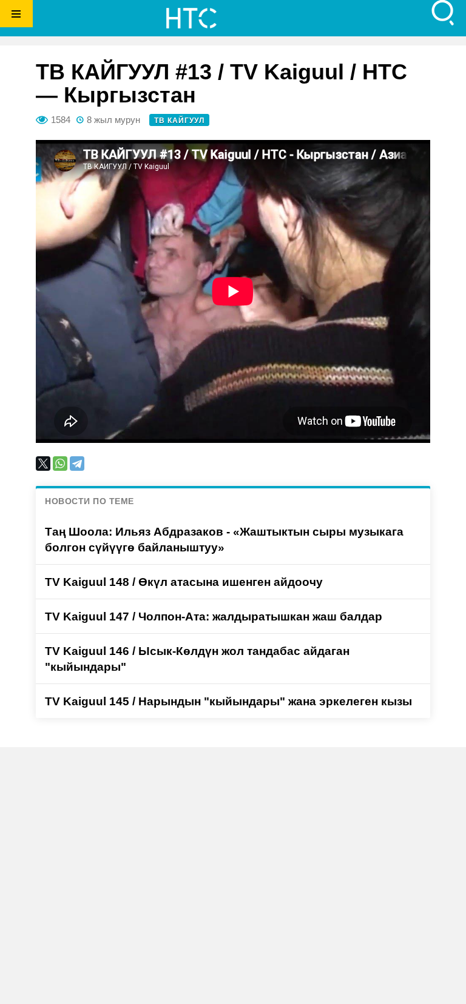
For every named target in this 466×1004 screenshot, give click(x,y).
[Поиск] (443, 13)
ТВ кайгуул (179, 120)
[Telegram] (77, 463)
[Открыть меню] (16, 13)
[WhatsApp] (60, 463)
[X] (43, 463)
